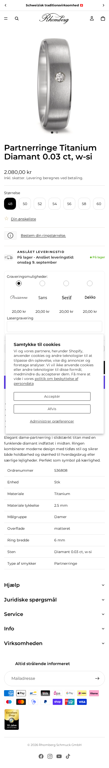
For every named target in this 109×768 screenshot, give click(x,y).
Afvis (52, 409)
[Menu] (6, 18)
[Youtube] (59, 756)
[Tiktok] (68, 756)
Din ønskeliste (23, 219)
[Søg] (16, 18)
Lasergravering (20, 318)
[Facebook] (41, 756)
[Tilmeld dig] (97, 678)
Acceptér (52, 396)
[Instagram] (50, 756)
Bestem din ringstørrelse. (43, 235)
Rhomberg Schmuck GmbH (60, 745)
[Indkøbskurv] (102, 18)
